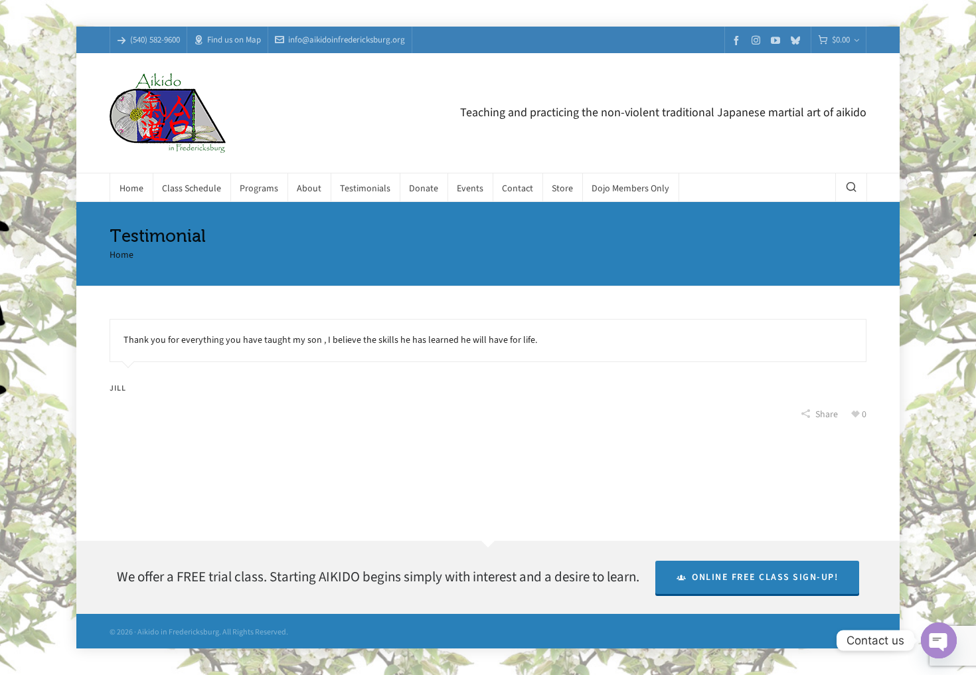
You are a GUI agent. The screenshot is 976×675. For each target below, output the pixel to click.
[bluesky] (797, 40)
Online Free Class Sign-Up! (765, 577)
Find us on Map (234, 39)
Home (121, 254)
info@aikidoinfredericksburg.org (346, 39)
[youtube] (777, 40)
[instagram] (758, 40)
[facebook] (738, 40)
